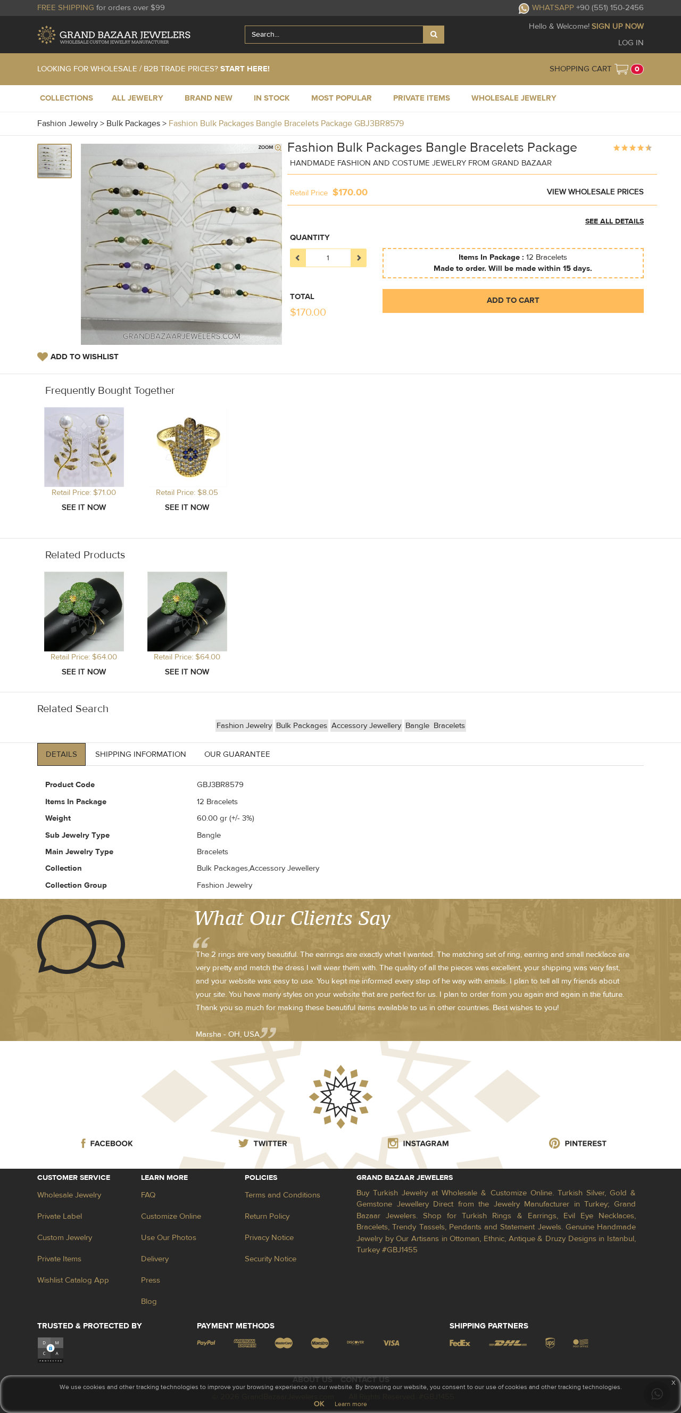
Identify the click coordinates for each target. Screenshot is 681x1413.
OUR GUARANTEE (237, 754)
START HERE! (245, 69)
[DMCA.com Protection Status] (50, 1350)
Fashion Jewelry (244, 726)
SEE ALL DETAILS (614, 221)
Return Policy (267, 1216)
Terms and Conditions (282, 1195)
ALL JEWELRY (137, 98)
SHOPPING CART (581, 69)
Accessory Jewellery (366, 726)
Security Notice (270, 1259)
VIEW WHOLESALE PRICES (595, 192)
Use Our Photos (168, 1238)
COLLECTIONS (66, 98)
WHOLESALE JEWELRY (514, 98)
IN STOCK (272, 98)
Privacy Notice (269, 1238)
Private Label (59, 1216)
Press (150, 1280)
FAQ (148, 1195)
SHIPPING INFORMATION (140, 754)
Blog (149, 1301)
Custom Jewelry (64, 1238)
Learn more (351, 1404)
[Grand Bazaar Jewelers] (113, 35)
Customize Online (171, 1216)
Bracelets (449, 726)
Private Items (59, 1259)
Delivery (155, 1259)
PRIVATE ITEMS (421, 98)
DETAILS (61, 754)
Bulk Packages (301, 726)
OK (319, 1404)
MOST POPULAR (341, 98)
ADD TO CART (513, 300)
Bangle (418, 726)
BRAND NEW (208, 98)
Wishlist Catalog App (73, 1280)
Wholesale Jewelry (69, 1195)
